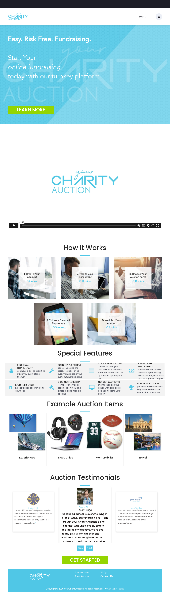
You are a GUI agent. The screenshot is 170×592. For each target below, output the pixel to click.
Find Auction (82, 572)
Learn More (31, 109)
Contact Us (106, 576)
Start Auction (82, 576)
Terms (121, 589)
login (142, 16)
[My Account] (159, 16)
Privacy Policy (111, 589)
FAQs (103, 572)
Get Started (85, 560)
